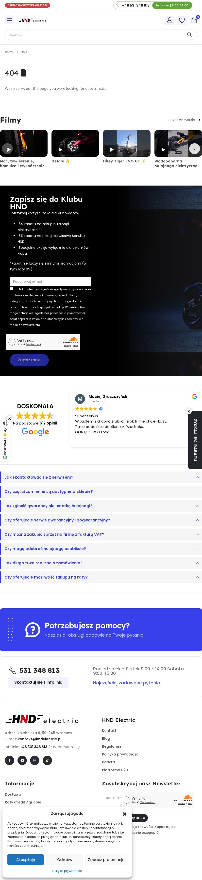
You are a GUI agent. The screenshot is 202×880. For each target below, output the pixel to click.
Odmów (64, 859)
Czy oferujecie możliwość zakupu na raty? (46, 577)
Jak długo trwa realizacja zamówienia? (43, 563)
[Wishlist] (182, 20)
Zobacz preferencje (106, 859)
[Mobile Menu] (9, 20)
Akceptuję (25, 859)
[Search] (189, 35)
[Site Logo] (32, 20)
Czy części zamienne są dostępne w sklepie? (48, 491)
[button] (124, 813)
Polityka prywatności (67, 871)
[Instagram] (34, 760)
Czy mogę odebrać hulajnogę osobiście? (45, 548)
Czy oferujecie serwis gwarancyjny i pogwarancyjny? (57, 520)
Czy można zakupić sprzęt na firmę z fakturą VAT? (54, 534)
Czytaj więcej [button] (85, 439)
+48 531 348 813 (33, 746)
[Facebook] (9, 760)
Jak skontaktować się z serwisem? (38, 477)
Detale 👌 (60, 161)
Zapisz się (137, 818)
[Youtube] (22, 760)
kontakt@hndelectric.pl (39, 739)
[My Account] (169, 20)
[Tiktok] (47, 760)
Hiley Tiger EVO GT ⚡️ (124, 161)
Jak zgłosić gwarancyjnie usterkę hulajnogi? (48, 505)
